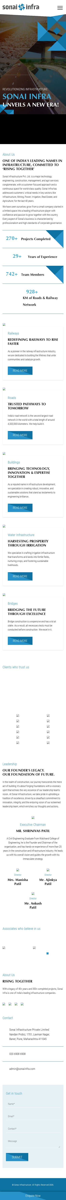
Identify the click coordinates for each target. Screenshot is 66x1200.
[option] (18, 947)
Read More (20, 370)
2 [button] (50, 954)
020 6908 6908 (17, 1054)
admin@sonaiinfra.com (22, 1069)
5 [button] (60, 954)
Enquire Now (33, 1195)
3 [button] (53, 954)
